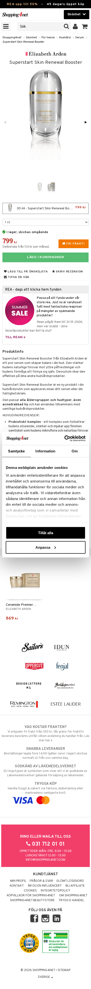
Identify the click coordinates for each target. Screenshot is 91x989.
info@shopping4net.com (45, 860)
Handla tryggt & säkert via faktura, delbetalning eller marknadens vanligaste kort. (45, 788)
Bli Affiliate (75, 886)
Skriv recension (69, 272)
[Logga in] (75, 26)
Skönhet (31, 38)
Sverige (44, 977)
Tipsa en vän (18, 277)
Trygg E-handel (71, 900)
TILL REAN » (15, 337)
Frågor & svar (41, 881)
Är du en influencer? (45, 886)
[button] (85, 26)
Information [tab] (45, 451)
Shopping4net (11, 38)
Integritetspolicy (55, 891)
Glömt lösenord (70, 881)
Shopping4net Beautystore (32, 900)
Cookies (30, 891)
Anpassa (42, 547)
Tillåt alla (45, 533)
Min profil (18, 881)
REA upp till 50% (22, 4)
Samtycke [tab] (16, 451)
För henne (48, 38)
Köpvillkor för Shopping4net (31, 896)
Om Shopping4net (73, 896)
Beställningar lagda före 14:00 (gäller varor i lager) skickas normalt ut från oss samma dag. (45, 753)
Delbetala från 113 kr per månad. (26, 247)
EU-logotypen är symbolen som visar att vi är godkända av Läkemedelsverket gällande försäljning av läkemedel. (45, 770)
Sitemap (64, 970)
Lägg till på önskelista (27, 272)
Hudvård (65, 38)
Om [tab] (75, 451)
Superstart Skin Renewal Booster (23, 42)
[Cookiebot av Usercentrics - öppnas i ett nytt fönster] (64, 438)
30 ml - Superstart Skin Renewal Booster (51, 208)
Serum (79, 38)
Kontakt (17, 886)
